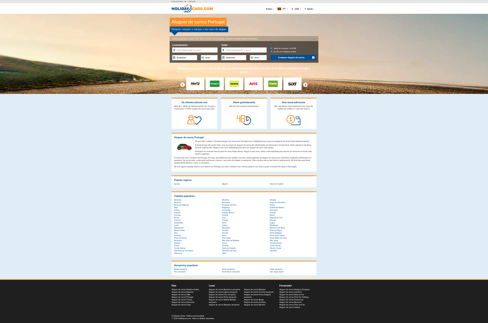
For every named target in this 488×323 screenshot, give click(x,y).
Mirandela (226, 227)
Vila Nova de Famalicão (183, 250)
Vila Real (273, 250)
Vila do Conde (275, 248)
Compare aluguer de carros (296, 57)
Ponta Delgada (219, 38)
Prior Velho (226, 238)
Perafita (225, 230)
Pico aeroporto (180, 271)
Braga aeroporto (180, 269)
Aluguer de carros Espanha (183, 292)
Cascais (177, 212)
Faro (197, 38)
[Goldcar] (234, 83)
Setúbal (177, 243)
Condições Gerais (179, 316)
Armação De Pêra (229, 205)
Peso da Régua (276, 230)
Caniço (177, 210)
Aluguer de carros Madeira (254, 289)
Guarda (273, 220)
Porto (202, 38)
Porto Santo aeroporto (231, 271)
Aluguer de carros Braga (254, 299)
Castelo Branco (228, 212)
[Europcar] (214, 83)
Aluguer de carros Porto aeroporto (222, 297)
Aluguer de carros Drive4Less (291, 299)
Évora (176, 217)
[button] (283, 9)
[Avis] (253, 83)
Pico (176, 232)
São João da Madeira (230, 240)
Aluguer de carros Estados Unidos (185, 289)
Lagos (272, 222)
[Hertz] (195, 83)
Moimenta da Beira (277, 227)
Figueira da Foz (276, 217)
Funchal (208, 38)
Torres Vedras (179, 248)
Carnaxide (226, 210)
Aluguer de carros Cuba (181, 304)
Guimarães (178, 222)
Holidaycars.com (184, 318)
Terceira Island (276, 243)
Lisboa (191, 38)
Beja (176, 207)
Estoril (272, 215)
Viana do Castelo (277, 184)
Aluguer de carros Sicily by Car (291, 294)
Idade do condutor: (283, 48)
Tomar (176, 245)
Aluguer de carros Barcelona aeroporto (224, 289)
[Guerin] (273, 83)
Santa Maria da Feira (278, 238)
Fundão (225, 220)
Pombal (225, 232)
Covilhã (225, 215)
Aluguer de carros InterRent (290, 292)
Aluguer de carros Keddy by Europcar (294, 289)
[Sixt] (292, 83)
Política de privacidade (195, 316)
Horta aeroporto (228, 269)
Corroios (177, 215)
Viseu (224, 253)
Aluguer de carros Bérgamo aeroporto (224, 304)
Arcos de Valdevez (181, 205)
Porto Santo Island (277, 235)
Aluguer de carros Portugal (182, 297)
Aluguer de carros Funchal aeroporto (259, 292)
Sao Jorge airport (277, 271)
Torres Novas (275, 245)
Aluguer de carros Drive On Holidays (294, 297)
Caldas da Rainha (277, 207)
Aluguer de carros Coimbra (255, 302)
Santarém (178, 240)
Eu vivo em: (284, 51)
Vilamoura (178, 253)
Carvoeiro (274, 210)
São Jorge (274, 240)
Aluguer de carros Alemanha (183, 302)
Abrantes (177, 199)
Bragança (226, 207)
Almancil (177, 202)
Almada (273, 199)
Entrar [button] (269, 8)
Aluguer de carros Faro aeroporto (222, 294)
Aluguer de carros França (182, 299)
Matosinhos (178, 227)
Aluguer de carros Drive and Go (292, 304)
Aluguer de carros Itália (181, 294)
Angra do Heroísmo (250, 38)
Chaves (273, 212)
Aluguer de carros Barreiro (254, 304)
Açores (177, 184)
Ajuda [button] (310, 8)
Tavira (224, 243)
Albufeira (229, 38)
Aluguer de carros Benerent (290, 302)
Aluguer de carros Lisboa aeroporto (223, 292)
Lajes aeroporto (276, 269)
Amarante (226, 202)
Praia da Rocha (180, 238)
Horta (224, 222)
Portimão (237, 38)
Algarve (225, 184)
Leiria (176, 225)
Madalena (274, 225)
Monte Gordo (179, 230)
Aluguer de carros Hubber (289, 307)
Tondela (225, 245)
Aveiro (272, 205)
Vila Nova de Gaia (229, 250)
